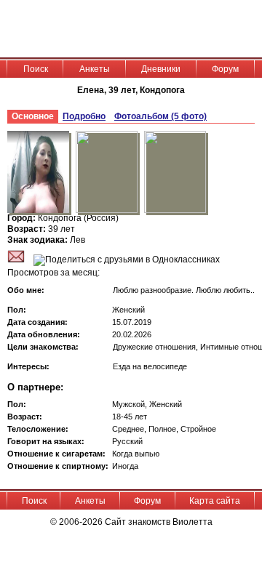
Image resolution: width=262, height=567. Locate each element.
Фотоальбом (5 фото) (160, 116)
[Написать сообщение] (16, 259)
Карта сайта (214, 501)
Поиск (35, 69)
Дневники (160, 69)
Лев (77, 240)
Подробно (84, 116)
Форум (225, 69)
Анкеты (94, 69)
